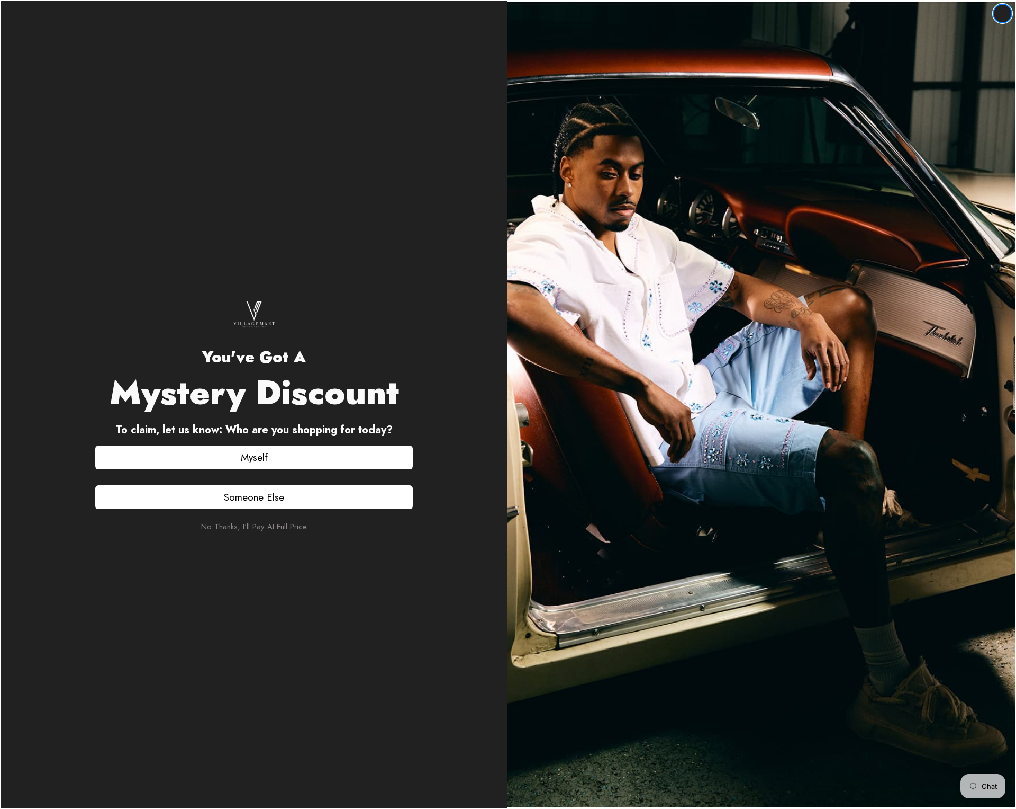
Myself (254, 457)
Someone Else (254, 497)
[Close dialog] (1002, 13)
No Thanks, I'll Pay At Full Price (254, 526)
